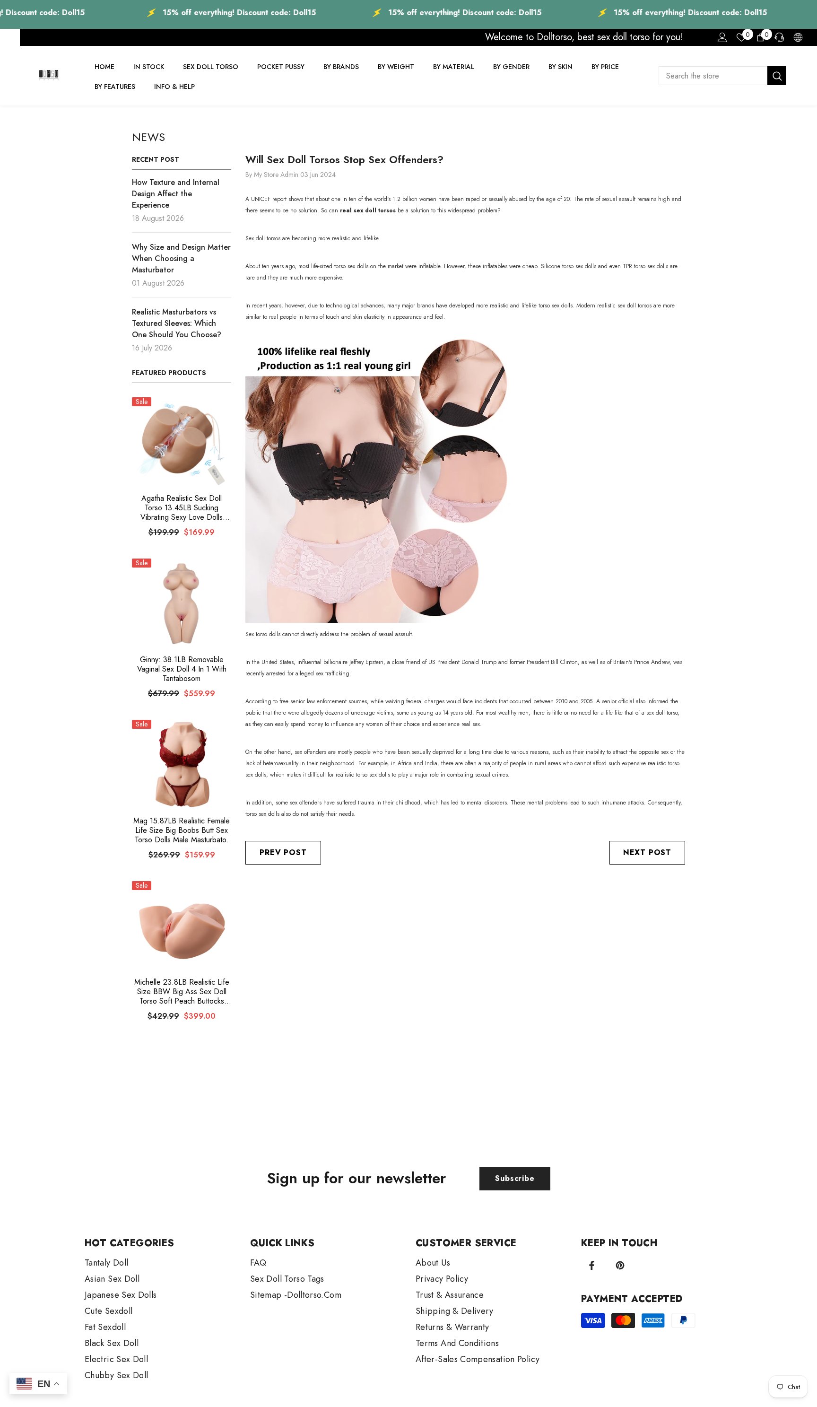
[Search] (722, 75)
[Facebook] (591, 1265)
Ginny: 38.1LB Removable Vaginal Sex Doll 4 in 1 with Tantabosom (181, 669)
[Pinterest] (620, 1265)
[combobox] (713, 75)
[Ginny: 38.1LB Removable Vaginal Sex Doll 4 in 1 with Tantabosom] (181, 603)
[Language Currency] (798, 37)
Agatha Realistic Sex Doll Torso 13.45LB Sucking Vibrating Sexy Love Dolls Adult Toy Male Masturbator (182, 508)
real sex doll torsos (368, 210)
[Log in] (722, 37)
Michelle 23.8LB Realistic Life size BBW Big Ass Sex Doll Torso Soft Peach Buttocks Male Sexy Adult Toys (181, 992)
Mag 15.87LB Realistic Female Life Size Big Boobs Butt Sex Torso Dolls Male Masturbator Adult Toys (181, 830)
